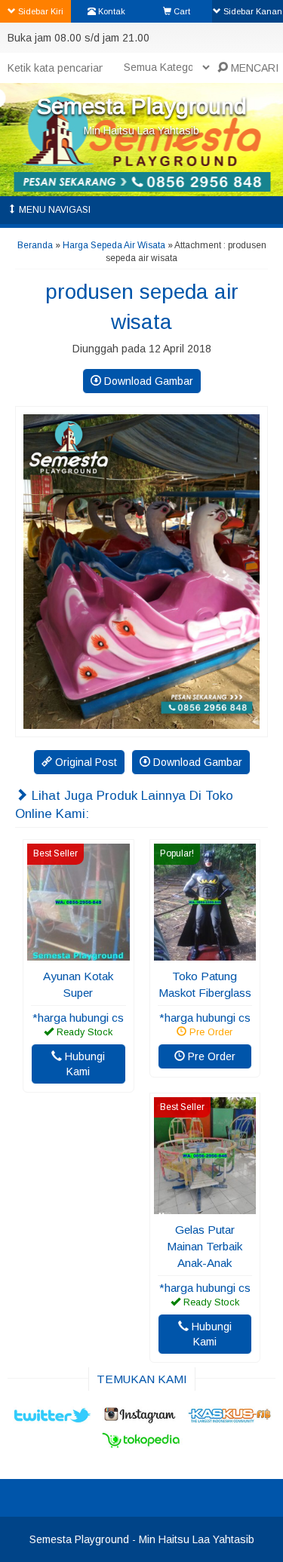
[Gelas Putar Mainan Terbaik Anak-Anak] (205, 1207)
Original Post (84, 762)
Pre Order (210, 1056)
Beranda (35, 245)
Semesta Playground (142, 106)
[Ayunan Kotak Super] (78, 953)
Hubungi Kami (83, 1064)
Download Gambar (147, 381)
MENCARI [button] (253, 68)
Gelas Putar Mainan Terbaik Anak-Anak (204, 1246)
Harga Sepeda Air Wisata (114, 245)
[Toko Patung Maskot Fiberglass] (205, 953)
